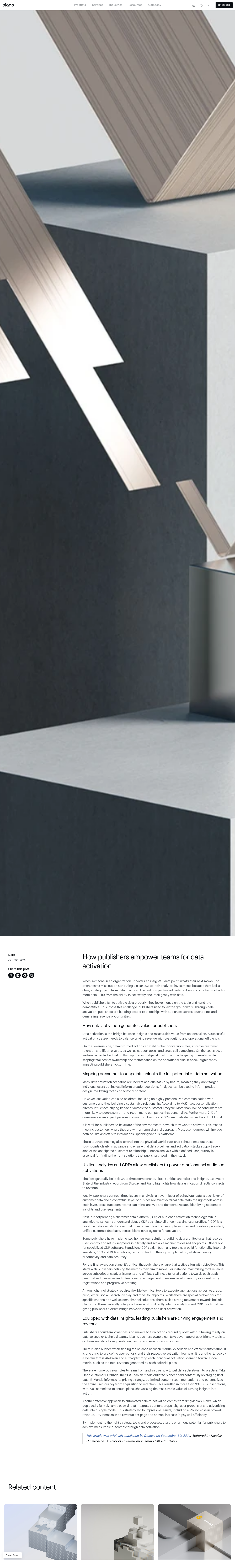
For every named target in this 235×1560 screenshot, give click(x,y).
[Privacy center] (193, 5)
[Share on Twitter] (11, 975)
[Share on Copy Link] (31, 975)
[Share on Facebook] (25, 975)
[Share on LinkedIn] (18, 975)
